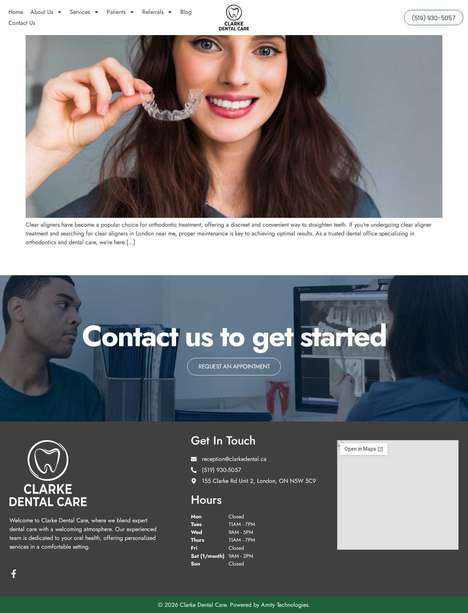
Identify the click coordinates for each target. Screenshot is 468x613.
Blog (186, 12)
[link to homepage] (234, 17)
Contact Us (21, 23)
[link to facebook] (14, 574)
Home (15, 12)
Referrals (152, 12)
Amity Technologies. (285, 605)
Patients (116, 12)
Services (80, 12)
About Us (41, 12)
